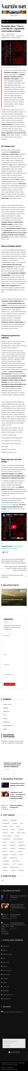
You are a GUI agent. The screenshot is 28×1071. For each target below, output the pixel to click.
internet (20, 829)
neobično (12, 845)
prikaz (16, 561)
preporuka (22, 848)
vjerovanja (6, 864)
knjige (17, 836)
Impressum (10, 1067)
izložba (5, 832)
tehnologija (13, 858)
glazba (8, 561)
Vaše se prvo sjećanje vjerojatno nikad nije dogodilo (12, 576)
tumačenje (6, 861)
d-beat (14, 559)
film (21, 823)
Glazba (24, 563)
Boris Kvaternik (13, 67)
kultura (12, 842)
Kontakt (3, 1067)
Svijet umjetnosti (7, 725)
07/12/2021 (6, 601)
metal (12, 561)
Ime (5, 655)
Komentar (7, 635)
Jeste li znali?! (7, 704)
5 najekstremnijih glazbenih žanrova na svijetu (11, 547)
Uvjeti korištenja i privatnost (9, 1069)
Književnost (6, 722)
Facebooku (6, 511)
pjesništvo (21, 845)
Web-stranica (8, 674)
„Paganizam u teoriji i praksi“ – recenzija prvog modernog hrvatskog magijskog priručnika (17, 906)
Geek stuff (6, 711)
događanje (6, 823)
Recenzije (6, 990)
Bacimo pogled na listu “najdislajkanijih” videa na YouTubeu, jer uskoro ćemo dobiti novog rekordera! (15, 568)
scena (3, 563)
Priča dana (6, 986)
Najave (5, 729)
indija (13, 829)
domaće (3, 561)
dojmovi (22, 559)
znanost (5, 870)
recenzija (20, 561)
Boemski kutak (17, 563)
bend (6, 559)
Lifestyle (5, 708)
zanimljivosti (14, 867)
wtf (14, 864)
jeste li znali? (7, 836)
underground (8, 563)
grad (11, 826)
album (3, 559)
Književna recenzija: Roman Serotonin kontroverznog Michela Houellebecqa (12, 764)
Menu (7, 21)
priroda (12, 851)
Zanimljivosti (6, 998)
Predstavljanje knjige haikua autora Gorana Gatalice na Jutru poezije (18, 924)
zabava (20, 864)
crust (10, 559)
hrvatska (5, 829)
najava (5, 845)
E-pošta (7, 664)
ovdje (23, 489)
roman (5, 858)
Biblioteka (6, 946)
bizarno (5, 820)
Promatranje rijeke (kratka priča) (12, 599)
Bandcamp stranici (6, 504)
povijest (12, 848)
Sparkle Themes (13, 1064)
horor (18, 826)
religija (14, 854)
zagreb (5, 867)
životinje (21, 870)
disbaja (18, 559)
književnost (6, 839)
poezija (5, 848)
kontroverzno (17, 839)
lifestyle (21, 842)
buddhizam (13, 820)
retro (21, 854)
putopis (19, 851)
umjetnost (15, 861)
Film (4, 715)
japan (12, 832)
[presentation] (21, 591)
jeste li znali (21, 832)
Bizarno (5, 950)
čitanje (13, 870)
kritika (5, 842)
